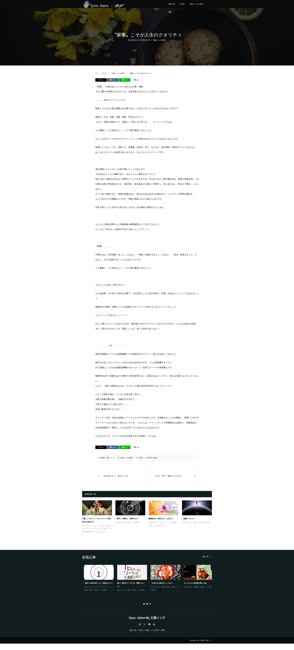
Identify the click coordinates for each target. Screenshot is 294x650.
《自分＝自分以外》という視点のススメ (96, 583)
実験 (170, 12)
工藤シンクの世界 (159, 40)
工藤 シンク (110, 458)
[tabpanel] (148, 578)
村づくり (101, 532)
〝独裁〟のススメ (188, 518)
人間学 (84, 590)
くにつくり (96, 526)
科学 (164, 525)
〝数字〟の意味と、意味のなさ (126, 518)
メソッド (108, 587)
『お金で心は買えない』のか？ (160, 583)
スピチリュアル (165, 522)
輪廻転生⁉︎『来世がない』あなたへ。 (162, 518)
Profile (182, 4)
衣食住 (155, 458)
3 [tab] (150, 603)
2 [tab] (147, 603)
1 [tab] (144, 603)
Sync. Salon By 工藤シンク (147, 617)
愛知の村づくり (92, 532)
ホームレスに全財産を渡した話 (193, 583)
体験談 (173, 522)
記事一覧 (171, 4)
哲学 (103, 526)
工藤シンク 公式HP (197, 4)
